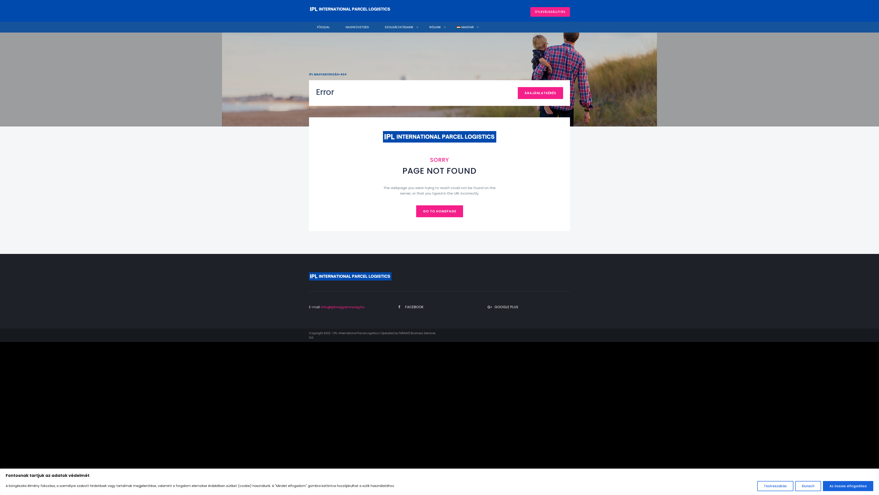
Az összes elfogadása (848, 486)
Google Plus (506, 307)
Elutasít (808, 486)
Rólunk (435, 27)
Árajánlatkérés (540, 93)
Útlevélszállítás (550, 12)
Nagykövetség (357, 27)
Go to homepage (439, 211)
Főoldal (323, 27)
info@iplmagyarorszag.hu (342, 307)
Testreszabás (775, 486)
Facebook (414, 307)
